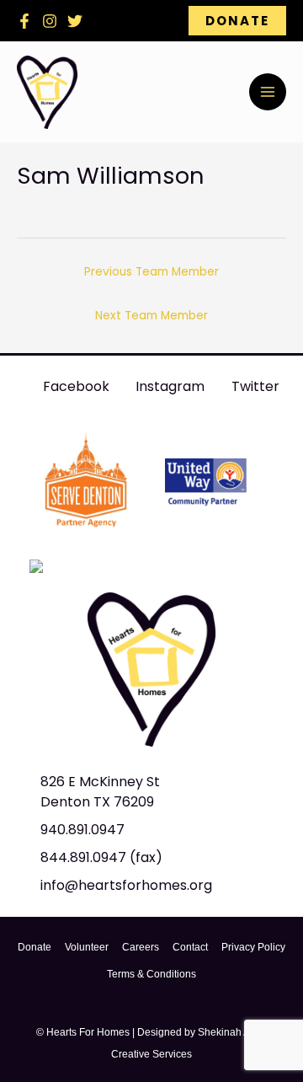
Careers (140, 947)
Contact (190, 947)
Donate (34, 947)
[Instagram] (49, 21)
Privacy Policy (253, 947)
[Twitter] (74, 21)
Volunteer (87, 947)
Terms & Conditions (151, 974)
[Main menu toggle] (267, 91)
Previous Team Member (151, 272)
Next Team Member (151, 316)
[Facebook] (24, 21)
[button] (237, 20)
